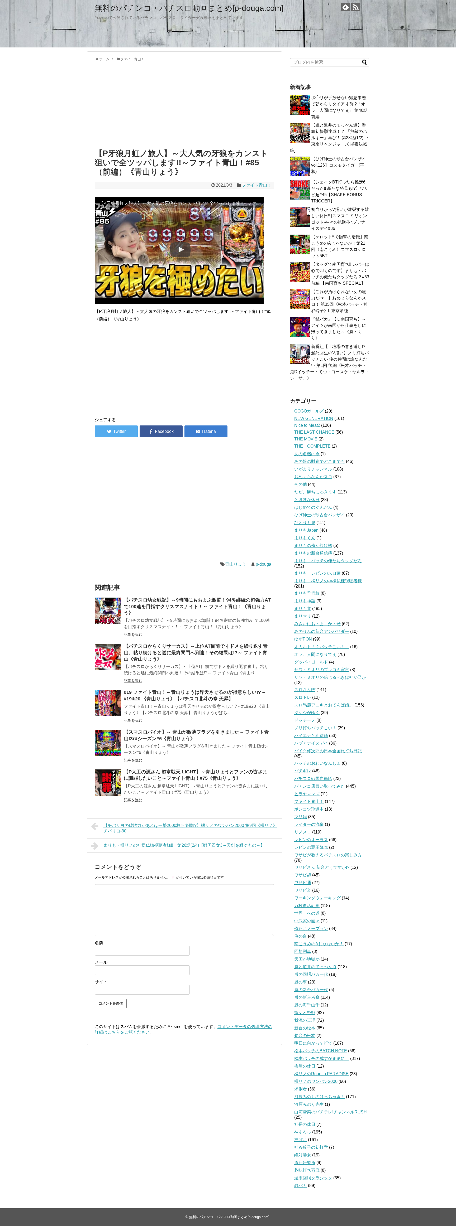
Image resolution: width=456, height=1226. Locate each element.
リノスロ (302, 832)
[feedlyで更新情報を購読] (345, 7)
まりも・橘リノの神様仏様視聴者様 (328, 581)
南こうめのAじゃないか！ (319, 944)
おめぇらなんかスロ (313, 476)
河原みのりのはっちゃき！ (319, 1096)
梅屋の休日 (304, 1066)
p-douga (263, 564)
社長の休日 (304, 1124)
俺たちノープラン (311, 928)
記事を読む (133, 634)
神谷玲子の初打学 (311, 1147)
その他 (300, 484)
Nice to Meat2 (307, 425)
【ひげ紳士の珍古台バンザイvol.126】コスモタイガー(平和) (338, 165)
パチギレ (302, 771)
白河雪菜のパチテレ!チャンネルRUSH (330, 1112)
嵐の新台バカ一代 (311, 989)
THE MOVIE (305, 439)
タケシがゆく (307, 712)
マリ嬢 (300, 817)
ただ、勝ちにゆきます (315, 492)
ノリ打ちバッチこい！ (315, 728)
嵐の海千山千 (307, 1005)
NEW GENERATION (313, 418)
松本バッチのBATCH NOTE (320, 1051)
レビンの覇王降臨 (311, 847)
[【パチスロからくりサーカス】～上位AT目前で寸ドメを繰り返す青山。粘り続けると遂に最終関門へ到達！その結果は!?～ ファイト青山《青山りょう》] (108, 657)
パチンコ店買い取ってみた (319, 786)
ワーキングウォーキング (317, 898)
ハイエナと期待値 (311, 735)
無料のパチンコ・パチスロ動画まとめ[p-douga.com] (189, 8)
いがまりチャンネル (313, 469)
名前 (99, 943)
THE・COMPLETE (312, 446)
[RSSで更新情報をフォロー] (355, 7)
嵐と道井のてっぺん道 (315, 967)
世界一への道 (307, 913)
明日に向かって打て (313, 1043)
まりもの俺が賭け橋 (313, 545)
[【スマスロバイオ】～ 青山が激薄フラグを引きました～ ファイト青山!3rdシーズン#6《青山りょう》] (108, 743)
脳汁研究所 (304, 1162)
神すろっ (302, 1132)
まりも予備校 (307, 593)
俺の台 (300, 936)
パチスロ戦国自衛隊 (313, 778)
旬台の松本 (304, 1035)
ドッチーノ (304, 720)
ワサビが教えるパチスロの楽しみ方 (328, 855)
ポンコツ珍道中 (309, 809)
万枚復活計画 (307, 905)
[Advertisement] (184, 104)
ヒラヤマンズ (307, 794)
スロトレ (302, 697)
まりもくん (304, 538)
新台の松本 (304, 1028)
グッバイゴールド (311, 662)
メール (101, 962)
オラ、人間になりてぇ (315, 654)
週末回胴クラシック (313, 1178)
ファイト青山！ (256, 185)
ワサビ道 (302, 890)
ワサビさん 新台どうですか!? (321, 867)
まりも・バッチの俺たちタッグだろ (328, 561)
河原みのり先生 (309, 1104)
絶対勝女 (302, 1155)
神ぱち (300, 1139)
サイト (101, 982)
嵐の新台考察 (307, 997)
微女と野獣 (304, 1012)
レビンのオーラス (311, 839)
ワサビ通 (302, 882)
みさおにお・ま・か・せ (317, 624)
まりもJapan (306, 530)
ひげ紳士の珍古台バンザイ (319, 515)
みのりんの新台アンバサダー (321, 631)
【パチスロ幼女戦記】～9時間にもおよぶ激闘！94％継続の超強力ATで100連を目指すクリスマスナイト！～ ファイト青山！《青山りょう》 (197, 606)
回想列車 (302, 951)
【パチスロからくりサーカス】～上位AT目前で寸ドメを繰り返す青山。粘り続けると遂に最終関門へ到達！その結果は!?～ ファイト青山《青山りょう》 (196, 652)
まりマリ (302, 616)
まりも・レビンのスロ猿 (317, 573)
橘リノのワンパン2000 (316, 1081)
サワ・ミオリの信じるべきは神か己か (330, 677)
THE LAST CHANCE (314, 432)
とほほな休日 (307, 499)
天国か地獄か (307, 959)
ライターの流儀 (309, 824)
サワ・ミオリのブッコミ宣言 (321, 669)
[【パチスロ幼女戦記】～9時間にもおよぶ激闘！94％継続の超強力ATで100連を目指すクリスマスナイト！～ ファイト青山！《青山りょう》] (108, 611)
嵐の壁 (300, 982)
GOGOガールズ (309, 411)
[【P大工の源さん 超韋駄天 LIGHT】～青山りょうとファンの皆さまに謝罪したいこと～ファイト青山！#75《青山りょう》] (108, 782)
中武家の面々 (307, 921)
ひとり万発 (304, 522)
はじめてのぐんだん (313, 507)
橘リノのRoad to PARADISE (321, 1074)
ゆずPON (303, 639)
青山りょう (235, 564)
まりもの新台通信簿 (313, 553)
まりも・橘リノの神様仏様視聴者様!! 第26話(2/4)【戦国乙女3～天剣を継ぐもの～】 (184, 845)
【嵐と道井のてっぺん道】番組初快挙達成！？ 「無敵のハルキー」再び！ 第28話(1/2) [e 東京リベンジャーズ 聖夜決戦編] (329, 138)
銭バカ (300, 1185)
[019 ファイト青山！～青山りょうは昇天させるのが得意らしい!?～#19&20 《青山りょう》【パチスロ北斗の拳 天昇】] (108, 703)
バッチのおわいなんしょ (317, 763)
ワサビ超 (302, 875)
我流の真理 (304, 1020)
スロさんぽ (304, 689)
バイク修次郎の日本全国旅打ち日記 (328, 751)
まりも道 (302, 608)
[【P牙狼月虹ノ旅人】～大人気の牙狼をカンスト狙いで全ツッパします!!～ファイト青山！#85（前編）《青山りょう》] (205, 431)
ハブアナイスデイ (311, 743)
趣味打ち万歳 (307, 1170)
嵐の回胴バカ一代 (311, 974)
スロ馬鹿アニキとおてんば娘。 (323, 705)
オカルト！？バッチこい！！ (321, 647)
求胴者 (300, 1089)
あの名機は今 (307, 454)
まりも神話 (304, 601)
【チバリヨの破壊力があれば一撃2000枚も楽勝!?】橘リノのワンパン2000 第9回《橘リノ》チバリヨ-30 (190, 828)
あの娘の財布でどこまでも (319, 461)
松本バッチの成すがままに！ (321, 1058)
